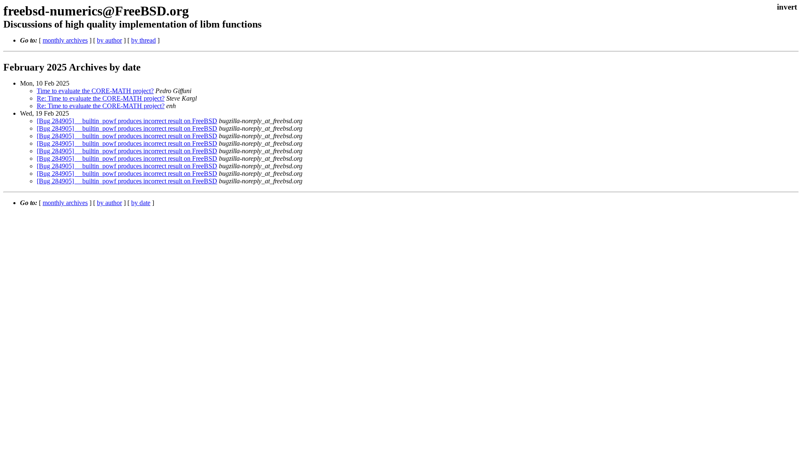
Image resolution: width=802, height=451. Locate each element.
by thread (143, 40)
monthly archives (65, 40)
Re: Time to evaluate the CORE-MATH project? (101, 98)
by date (140, 202)
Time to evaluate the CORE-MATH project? (95, 90)
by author (109, 40)
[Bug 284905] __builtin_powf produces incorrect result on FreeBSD (127, 120)
